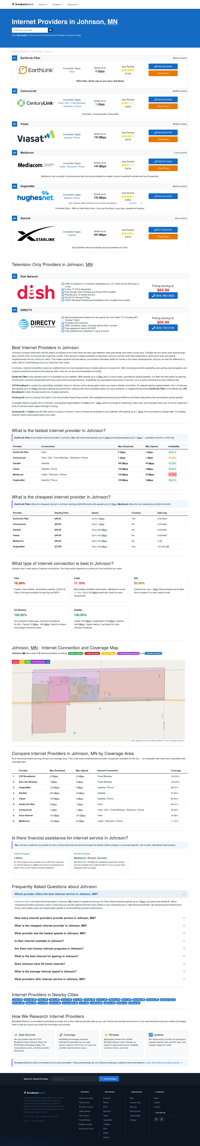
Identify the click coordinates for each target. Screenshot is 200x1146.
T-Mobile (106, 1124)
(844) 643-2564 (164, 99)
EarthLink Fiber (21, 452)
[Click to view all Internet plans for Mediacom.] (36, 164)
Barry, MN (78, 1000)
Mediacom (18, 474)
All (48, 661)
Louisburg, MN (96, 1003)
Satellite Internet (85, 1124)
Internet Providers (86, 1098)
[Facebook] (156, 1119)
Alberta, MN (54, 1000)
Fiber (71, 71)
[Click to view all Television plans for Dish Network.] (36, 291)
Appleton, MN (109, 1003)
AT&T (105, 1106)
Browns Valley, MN (70, 1003)
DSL (67, 103)
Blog (131, 1098)
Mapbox (181, 740)
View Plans (163, 73)
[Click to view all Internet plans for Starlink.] (36, 233)
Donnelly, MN (89, 1000)
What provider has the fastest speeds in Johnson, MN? (50, 933)
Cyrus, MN (84, 1003)
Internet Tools (135, 1102)
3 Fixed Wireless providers (128, 653)
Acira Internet (26, 815)
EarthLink (107, 1098)
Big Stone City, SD (168, 1000)
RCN (105, 1128)
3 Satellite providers (153, 653)
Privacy (26, 1121)
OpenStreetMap (149, 740)
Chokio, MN (17, 1000)
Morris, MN (126, 1000)
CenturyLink (19, 457)
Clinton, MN (42, 1000)
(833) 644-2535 (164, 196)
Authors (157, 1102)
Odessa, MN (31, 1003)
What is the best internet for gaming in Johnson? (46, 956)
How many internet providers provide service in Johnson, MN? (55, 918)
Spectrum (107, 1111)
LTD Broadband (27, 776)
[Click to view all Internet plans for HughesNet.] (36, 196)
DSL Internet (84, 1115)
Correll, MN (42, 1003)
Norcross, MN (18, 1003)
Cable (62, 166)
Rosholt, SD (122, 1003)
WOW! (105, 1133)
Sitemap (133, 1120)
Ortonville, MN (138, 1000)
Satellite (68, 137)
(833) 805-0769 (164, 132)
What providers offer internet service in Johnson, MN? (50, 979)
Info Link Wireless (28, 781)
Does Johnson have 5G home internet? (40, 964)
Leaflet (133, 740)
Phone (78, 106)
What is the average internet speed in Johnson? (46, 971)
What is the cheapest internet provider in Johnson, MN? (51, 925)
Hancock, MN (55, 1003)
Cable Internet (84, 1111)
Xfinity (105, 1102)
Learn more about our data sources (162, 1062)
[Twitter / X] (161, 1119)
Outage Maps (135, 1115)
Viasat (16, 468)
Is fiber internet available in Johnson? (39, 941)
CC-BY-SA (167, 740)
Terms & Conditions (37, 1121)
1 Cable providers (92, 653)
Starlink (17, 463)
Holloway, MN (134, 1003)
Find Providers (110, 1079)
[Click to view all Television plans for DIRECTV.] (36, 323)
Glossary (133, 1106)
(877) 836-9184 (164, 229)
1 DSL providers (108, 653)
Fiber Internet (84, 1102)
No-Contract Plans (86, 1128)
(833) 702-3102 (164, 328)
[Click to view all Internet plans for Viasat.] (36, 135)
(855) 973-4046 (164, 161)
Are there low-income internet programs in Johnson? (49, 948)
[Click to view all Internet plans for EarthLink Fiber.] (36, 69)
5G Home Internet (86, 1106)
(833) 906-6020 (164, 66)
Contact (157, 1106)
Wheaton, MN (114, 1000)
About (156, 1098)
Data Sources (135, 1111)
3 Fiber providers (75, 653)
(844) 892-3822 (164, 295)
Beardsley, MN (152, 1000)
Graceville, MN (30, 1000)
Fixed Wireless (78, 103)
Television (68, 106)
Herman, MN (102, 1000)
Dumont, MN (66, 1000)
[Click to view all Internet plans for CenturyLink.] (36, 102)
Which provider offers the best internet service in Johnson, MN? (56, 894)
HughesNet (19, 480)
